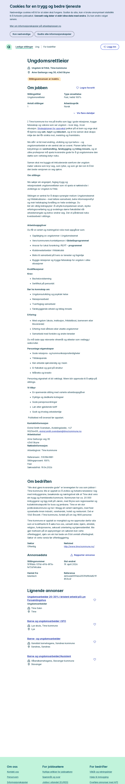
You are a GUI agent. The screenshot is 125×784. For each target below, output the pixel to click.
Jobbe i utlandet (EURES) (55, 782)
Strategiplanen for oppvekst (51, 128)
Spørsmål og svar (51, 777)
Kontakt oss (13, 771)
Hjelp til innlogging (99, 777)
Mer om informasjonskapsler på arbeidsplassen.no (35, 26)
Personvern (12, 777)
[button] (83, 555)
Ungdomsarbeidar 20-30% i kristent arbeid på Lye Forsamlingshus (56, 598)
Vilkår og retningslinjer (101, 771)
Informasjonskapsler (17, 782)
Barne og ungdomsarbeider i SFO (46, 621)
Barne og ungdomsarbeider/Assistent (49, 656)
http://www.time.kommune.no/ (79, 546)
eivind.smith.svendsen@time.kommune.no (60, 431)
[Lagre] (95, 600)
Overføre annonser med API (104, 782)
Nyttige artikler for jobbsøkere (57, 771)
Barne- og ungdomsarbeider (44, 638)
